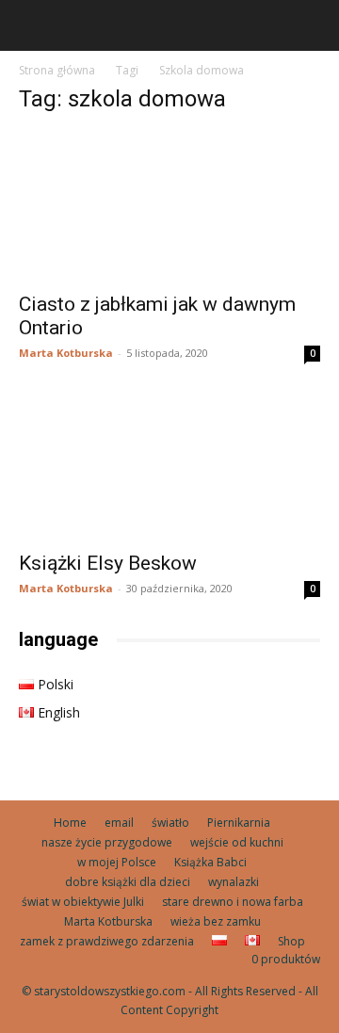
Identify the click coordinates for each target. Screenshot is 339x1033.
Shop (291, 941)
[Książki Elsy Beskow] (169, 465)
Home (70, 823)
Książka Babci (210, 862)
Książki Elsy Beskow (108, 563)
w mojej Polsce (116, 862)
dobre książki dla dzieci (127, 882)
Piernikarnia (238, 823)
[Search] (312, 25)
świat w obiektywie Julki (83, 902)
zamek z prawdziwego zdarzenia (107, 941)
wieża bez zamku (215, 921)
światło (170, 823)
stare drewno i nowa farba (232, 902)
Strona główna (57, 70)
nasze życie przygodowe (106, 842)
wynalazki (233, 882)
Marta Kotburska (66, 353)
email (119, 823)
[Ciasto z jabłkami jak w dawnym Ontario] (169, 206)
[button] (32, 25)
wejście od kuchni (236, 842)
